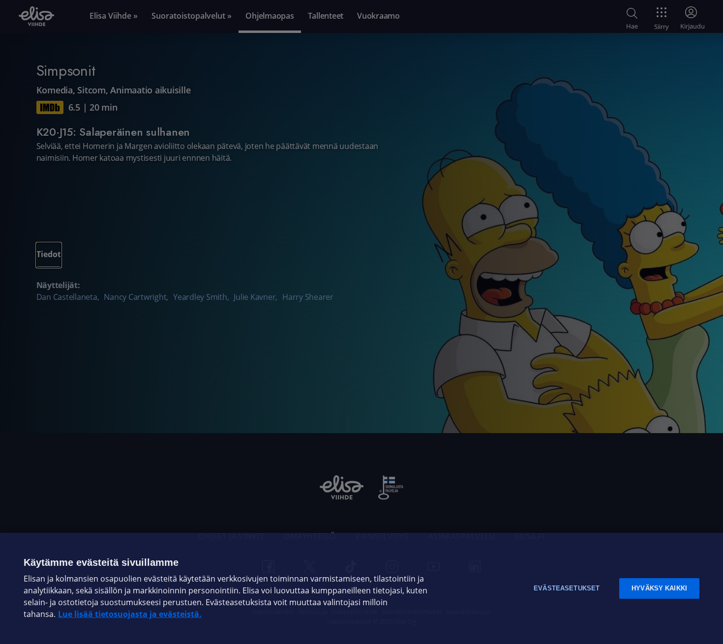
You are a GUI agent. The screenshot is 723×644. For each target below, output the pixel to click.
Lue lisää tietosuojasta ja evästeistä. (130, 614)
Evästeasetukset (567, 588)
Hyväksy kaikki (659, 588)
